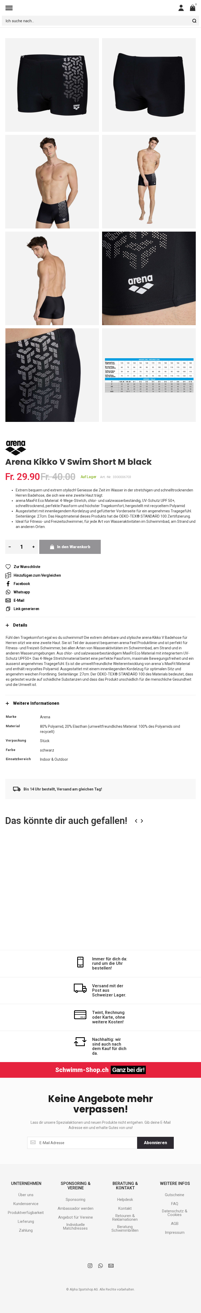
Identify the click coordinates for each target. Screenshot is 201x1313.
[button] (60, 849)
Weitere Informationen (36, 703)
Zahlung (26, 1230)
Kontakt (125, 1208)
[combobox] (100, 21)
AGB (174, 1223)
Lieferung (26, 1221)
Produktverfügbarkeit (26, 1212)
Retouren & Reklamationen (125, 1217)
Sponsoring (75, 1199)
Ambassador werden (75, 1208)
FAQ (174, 1203)
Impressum (175, 1232)
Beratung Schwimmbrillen (124, 1228)
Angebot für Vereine (75, 1217)
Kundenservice (25, 1203)
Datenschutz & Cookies (174, 1213)
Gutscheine (174, 1194)
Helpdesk (125, 1199)
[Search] (194, 21)
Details (20, 625)
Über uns (26, 1194)
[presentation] (136, 821)
